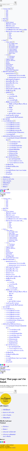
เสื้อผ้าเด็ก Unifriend (11, 213)
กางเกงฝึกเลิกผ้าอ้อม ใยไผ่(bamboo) (15, 320)
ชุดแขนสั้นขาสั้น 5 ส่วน (12, 271)
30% (7, 204)
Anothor (14, 447)
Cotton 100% (9, 230)
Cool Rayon (12, 244)
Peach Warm (9, 253)
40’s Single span (10, 256)
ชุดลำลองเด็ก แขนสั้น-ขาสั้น (13, 276)
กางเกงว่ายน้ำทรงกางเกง (15, 348)
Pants (10, 225)
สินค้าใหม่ (5, 208)
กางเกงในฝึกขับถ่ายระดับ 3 (13, 310)
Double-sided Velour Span (12, 257)
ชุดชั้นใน (8, 280)
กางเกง (11, 297)
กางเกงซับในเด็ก (13, 288)
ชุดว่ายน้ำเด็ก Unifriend (15, 301)
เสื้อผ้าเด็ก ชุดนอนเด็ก (8, 259)
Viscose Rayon (9, 252)
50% (7, 201)
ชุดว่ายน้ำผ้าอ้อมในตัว (15, 346)
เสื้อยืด (10, 295)
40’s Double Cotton (13, 234)
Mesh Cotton (12, 241)
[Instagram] (4, 191)
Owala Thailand (10, 211)
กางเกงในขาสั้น (13, 284)
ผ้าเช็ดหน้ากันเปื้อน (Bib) (12, 354)
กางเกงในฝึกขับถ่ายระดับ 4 (13, 312)
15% (7, 206)
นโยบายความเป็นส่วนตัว (9, 431)
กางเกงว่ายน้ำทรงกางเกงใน (16, 350)
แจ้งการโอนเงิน (7, 181)
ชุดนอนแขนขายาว (11, 261)
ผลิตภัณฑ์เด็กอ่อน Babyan (12, 217)
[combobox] (7, 392)
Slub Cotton (12, 233)
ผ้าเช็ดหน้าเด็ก (9, 352)
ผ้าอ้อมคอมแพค (13, 339)
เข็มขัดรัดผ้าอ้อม (13, 343)
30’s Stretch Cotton (13, 236)
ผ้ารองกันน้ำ (9, 362)
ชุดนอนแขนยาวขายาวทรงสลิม (17, 263)
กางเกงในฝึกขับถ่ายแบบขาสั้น (14, 318)
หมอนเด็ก (8, 360)
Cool (7, 242)
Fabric (4, 229)
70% (7, 200)
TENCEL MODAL (10, 248)
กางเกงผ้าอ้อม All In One (15, 335)
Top (10, 223)
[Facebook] (1, 191)
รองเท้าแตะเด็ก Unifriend (12, 303)
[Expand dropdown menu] (7, 210)
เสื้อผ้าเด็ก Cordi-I (10, 215)
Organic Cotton (9, 247)
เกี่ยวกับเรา (6, 184)
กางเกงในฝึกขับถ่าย (8, 308)
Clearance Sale (6, 198)
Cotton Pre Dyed (13, 238)
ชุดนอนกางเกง (10, 272)
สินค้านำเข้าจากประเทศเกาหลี (14, 220)
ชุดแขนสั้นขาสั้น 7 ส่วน (12, 269)
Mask (10, 222)
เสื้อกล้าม (11, 286)
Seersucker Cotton (13, 240)
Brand (4, 210)
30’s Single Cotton (13, 232)
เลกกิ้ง (10, 299)
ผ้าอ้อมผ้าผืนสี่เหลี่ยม (14, 337)
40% (7, 202)
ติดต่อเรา (5, 186)
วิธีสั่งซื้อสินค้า (6, 177)
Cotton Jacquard (13, 237)
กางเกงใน (11, 282)
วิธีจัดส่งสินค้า (6, 183)
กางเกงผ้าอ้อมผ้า (13, 331)
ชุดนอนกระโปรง (10, 274)
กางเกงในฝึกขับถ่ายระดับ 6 (13, 316)
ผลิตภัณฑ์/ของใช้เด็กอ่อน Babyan (11, 324)
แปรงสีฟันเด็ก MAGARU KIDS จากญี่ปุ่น (16, 218)
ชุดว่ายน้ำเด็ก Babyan (11, 344)
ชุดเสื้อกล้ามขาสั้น (10, 278)
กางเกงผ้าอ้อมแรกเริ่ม (14, 329)
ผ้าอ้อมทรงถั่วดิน (13, 341)
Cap (10, 226)
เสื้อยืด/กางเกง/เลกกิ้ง (11, 289)
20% (7, 205)
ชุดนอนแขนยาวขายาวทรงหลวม (17, 265)
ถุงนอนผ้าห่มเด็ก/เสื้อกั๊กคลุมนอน (14, 305)
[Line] (3, 191)
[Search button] (15, 391)
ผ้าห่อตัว (8, 356)
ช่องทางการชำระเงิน (8, 179)
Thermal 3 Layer (10, 255)
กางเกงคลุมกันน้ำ (10, 322)
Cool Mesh (11, 245)
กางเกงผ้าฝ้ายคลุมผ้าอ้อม (15, 333)
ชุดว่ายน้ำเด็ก (6, 307)
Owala (10, 227)
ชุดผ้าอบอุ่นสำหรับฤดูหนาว (13, 267)
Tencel (7, 249)
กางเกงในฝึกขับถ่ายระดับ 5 (13, 314)
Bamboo (8, 251)
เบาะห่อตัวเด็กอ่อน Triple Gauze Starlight (16, 358)
